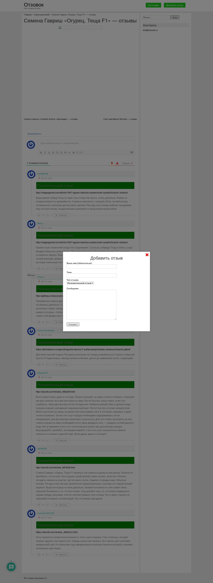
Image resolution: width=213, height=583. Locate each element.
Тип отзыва (72, 279)
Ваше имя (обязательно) (79, 263)
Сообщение (73, 288)
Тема (69, 272)
